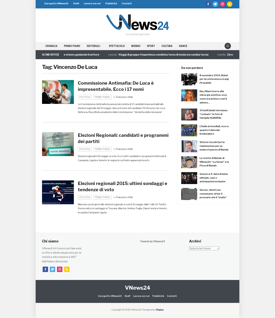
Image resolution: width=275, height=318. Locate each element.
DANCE (183, 46)
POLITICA (84, 97)
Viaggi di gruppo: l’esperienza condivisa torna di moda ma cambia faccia (154, 54)
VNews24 (137, 287)
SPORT (151, 46)
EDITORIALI (93, 46)
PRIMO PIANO (72, 46)
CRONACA (51, 46)
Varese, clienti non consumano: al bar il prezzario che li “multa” (213, 194)
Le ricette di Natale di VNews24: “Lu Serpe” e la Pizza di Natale (214, 162)
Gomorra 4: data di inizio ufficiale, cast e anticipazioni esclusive (214, 178)
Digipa (160, 309)
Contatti (127, 3)
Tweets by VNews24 (152, 241)
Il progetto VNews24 (56, 3)
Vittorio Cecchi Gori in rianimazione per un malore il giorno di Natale (214, 146)
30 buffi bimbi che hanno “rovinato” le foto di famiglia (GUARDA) (214, 114)
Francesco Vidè (124, 97)
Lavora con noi (92, 3)
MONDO (135, 46)
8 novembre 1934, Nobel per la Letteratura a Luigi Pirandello (214, 79)
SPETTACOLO (117, 46)
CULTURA (167, 46)
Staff (76, 3)
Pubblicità (111, 3)
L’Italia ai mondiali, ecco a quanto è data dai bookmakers (214, 130)
